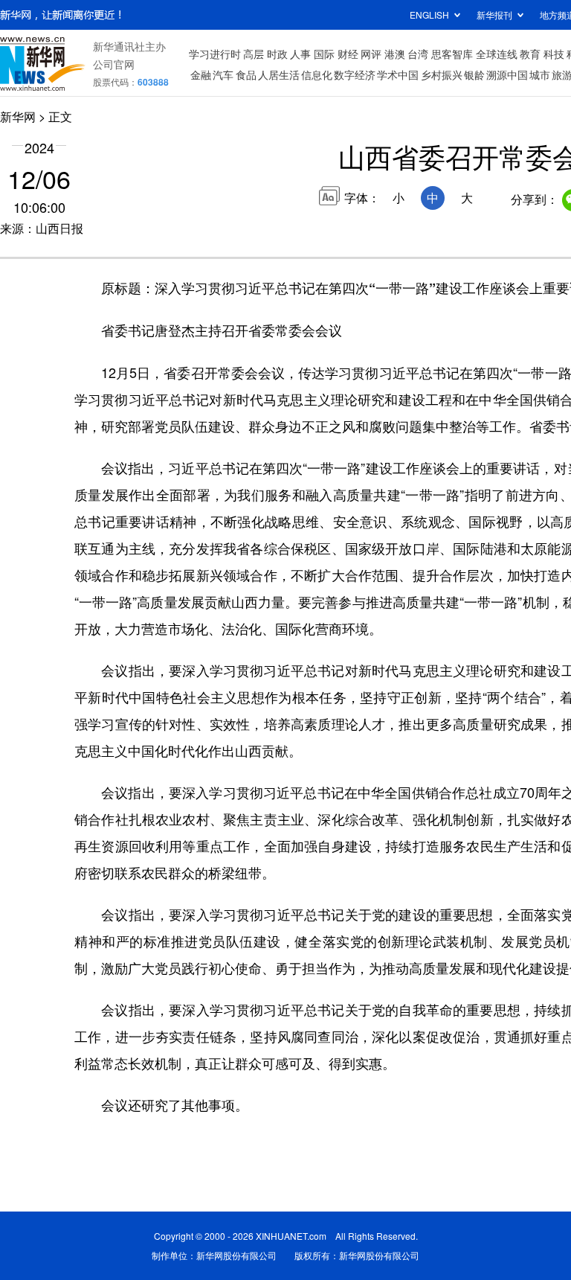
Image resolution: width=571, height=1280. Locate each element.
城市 (539, 74)
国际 (324, 53)
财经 (348, 53)
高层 (253, 53)
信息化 (316, 74)
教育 (530, 53)
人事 (300, 53)
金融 (200, 74)
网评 (371, 53)
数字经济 (354, 74)
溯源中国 (507, 74)
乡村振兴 (441, 74)
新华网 (18, 116)
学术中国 (398, 74)
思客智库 (452, 53)
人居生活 (279, 74)
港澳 (394, 53)
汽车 (223, 74)
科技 (553, 53)
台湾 (417, 53)
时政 (277, 53)
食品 (246, 74)
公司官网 (114, 64)
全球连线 (496, 53)
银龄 (474, 74)
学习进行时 (215, 53)
